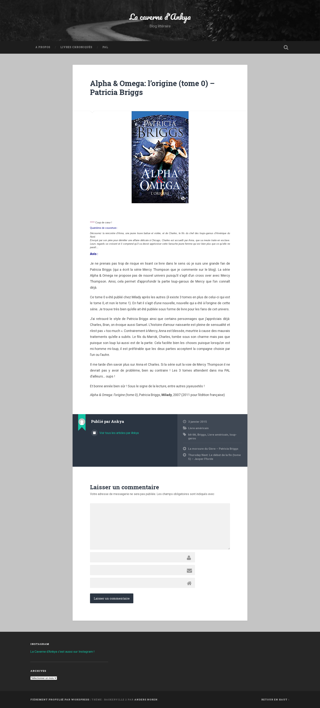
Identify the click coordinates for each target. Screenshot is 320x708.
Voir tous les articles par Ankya (119, 433)
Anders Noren (146, 699)
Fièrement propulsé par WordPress (59, 699)
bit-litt (192, 434)
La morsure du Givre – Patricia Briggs (213, 448)
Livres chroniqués (76, 47)
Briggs (201, 434)
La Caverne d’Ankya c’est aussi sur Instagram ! (62, 651)
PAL (105, 47)
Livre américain (198, 428)
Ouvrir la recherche (286, 47)
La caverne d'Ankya (160, 16)
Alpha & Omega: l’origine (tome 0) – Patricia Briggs (152, 87)
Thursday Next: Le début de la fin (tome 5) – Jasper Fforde (214, 457)
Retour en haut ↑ (275, 699)
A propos (42, 47)
